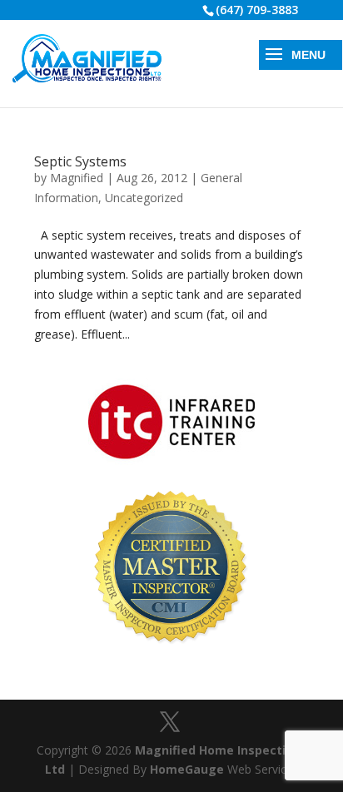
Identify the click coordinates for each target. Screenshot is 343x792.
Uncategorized (144, 197)
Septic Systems (80, 161)
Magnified (76, 178)
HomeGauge (187, 769)
